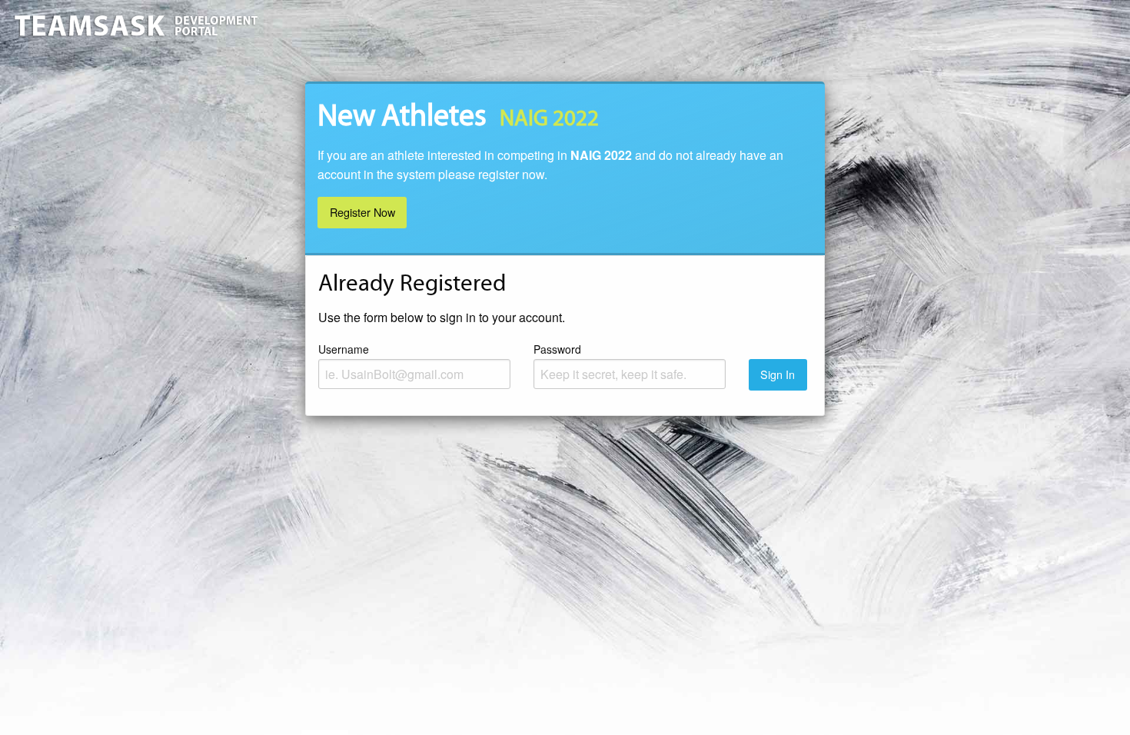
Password (557, 349)
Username (343, 349)
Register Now (362, 212)
